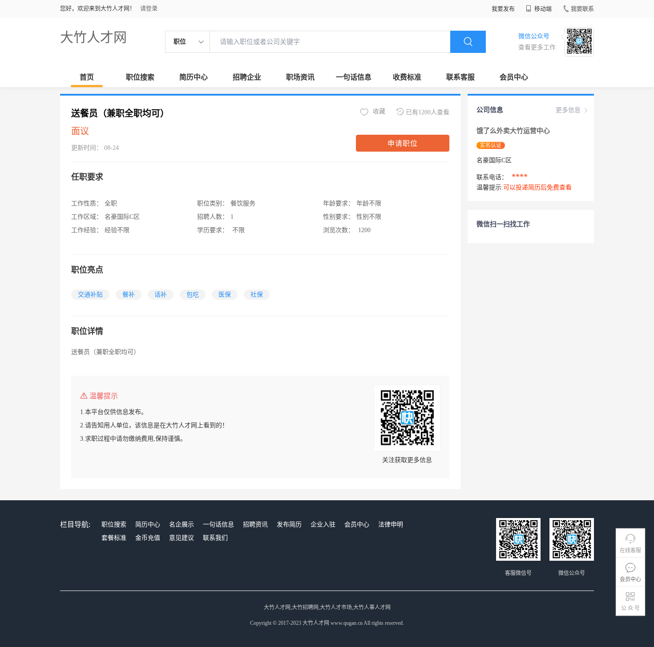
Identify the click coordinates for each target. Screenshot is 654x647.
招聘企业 (247, 77)
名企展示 (181, 524)
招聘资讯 (255, 524)
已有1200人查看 (427, 112)
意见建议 (181, 537)
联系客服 (460, 77)
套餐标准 (113, 537)
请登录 (148, 8)
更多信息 (568, 110)
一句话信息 (353, 77)
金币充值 (147, 537)
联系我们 (215, 537)
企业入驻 (323, 524)
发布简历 (289, 524)
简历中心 (193, 77)
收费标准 (407, 77)
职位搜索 (140, 77)
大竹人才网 (93, 37)
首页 (87, 77)
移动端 (542, 8)
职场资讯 (300, 77)
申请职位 (403, 143)
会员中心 (514, 77)
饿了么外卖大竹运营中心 (513, 130)
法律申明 (390, 524)
